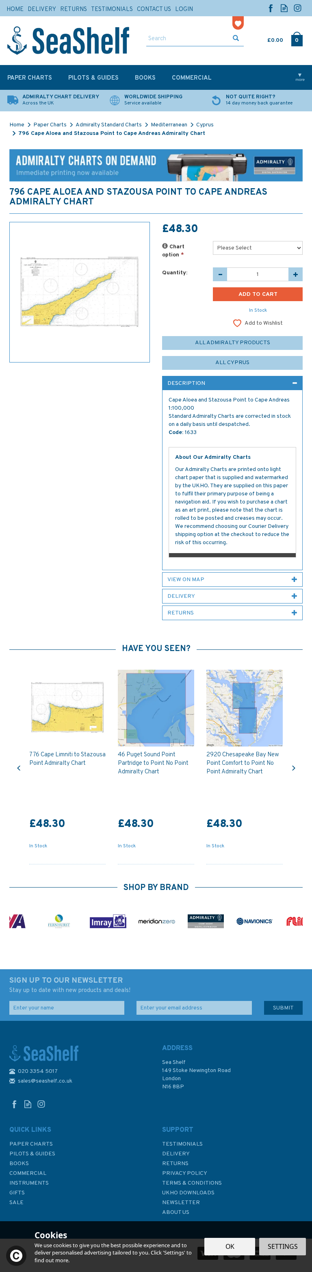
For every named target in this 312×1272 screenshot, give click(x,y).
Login (184, 9)
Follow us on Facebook (271, 8)
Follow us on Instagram (297, 8)
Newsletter (181, 1202)
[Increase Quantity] (295, 274)
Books (19, 1163)
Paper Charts (31, 1144)
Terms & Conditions (192, 1183)
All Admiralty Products (232, 342)
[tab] (232, 383)
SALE (16, 1202)
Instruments (29, 1183)
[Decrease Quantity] (220, 274)
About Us (175, 1212)
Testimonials (182, 1144)
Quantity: (174, 272)
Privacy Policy (184, 1173)
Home (15, 9)
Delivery (176, 1153)
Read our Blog (284, 8)
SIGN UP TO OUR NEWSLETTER (69, 985)
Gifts (17, 1193)
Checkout (297, 38)
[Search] (236, 39)
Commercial (27, 1173)
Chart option (173, 250)
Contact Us (154, 9)
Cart (268, 38)
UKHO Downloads (188, 1193)
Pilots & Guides (32, 1153)
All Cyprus (232, 362)
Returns (175, 1163)
